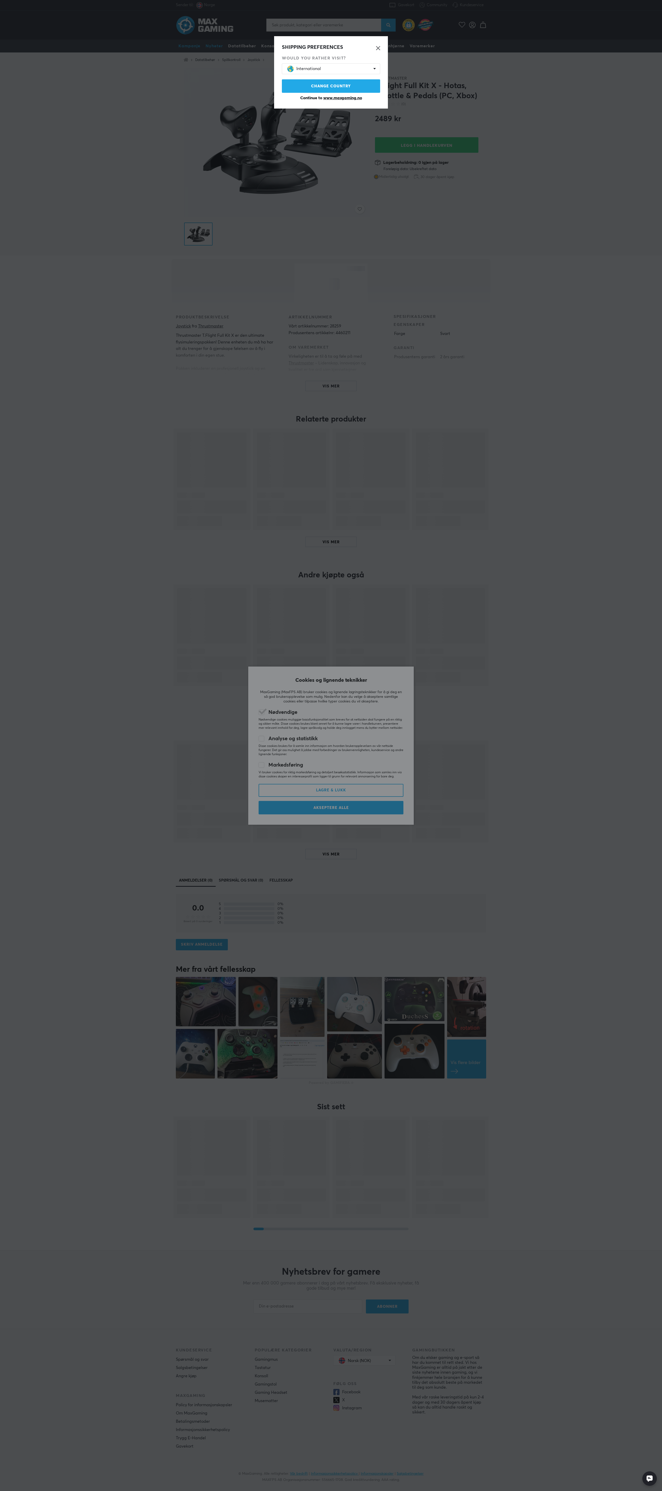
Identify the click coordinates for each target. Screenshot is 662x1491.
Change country (331, 86)
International (308, 69)
